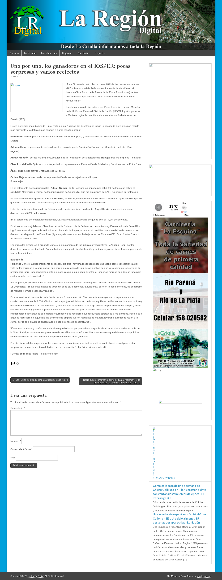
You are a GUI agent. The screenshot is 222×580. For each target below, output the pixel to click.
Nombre (15, 441)
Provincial (83, 53)
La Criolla (30, 53)
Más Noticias (165, 478)
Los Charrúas (49, 53)
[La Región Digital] (111, 25)
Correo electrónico (21, 449)
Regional (67, 53)
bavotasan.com (204, 576)
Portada (14, 53)
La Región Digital (36, 576)
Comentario (17, 408)
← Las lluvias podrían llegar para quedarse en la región (40, 380)
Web (12, 457)
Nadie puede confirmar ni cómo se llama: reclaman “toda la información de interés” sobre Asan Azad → (111, 381)
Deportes (100, 53)
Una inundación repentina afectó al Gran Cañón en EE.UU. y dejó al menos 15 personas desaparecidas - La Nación (179, 518)
